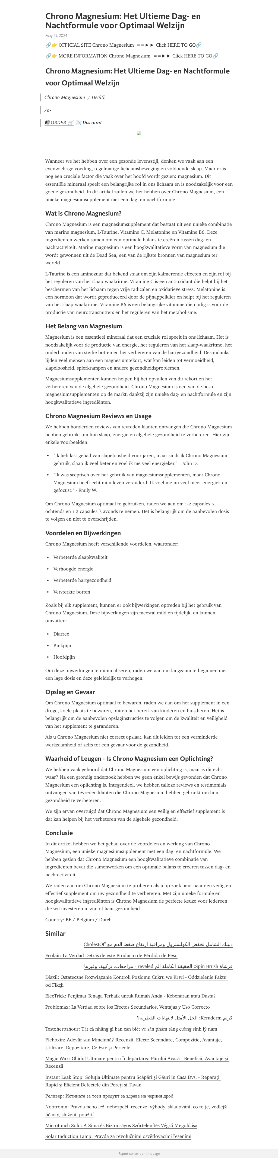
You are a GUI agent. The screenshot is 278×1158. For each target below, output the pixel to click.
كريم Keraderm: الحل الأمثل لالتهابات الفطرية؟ (185, 1018)
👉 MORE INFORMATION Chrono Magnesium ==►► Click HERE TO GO (131, 56)
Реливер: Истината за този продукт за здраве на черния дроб (109, 1096)
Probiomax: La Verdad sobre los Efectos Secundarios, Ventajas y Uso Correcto (127, 1007)
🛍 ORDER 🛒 (59, 123)
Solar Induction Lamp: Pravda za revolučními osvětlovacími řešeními (118, 1136)
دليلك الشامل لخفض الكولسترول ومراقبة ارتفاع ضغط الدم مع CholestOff (158, 944)
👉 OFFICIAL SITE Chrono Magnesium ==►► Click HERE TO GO (123, 45)
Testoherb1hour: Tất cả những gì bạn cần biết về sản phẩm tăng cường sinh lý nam (131, 1029)
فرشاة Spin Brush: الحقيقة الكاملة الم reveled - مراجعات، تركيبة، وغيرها (158, 966)
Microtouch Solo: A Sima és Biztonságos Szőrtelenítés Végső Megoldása (121, 1125)
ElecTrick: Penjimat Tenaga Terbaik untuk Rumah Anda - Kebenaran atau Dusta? (130, 996)
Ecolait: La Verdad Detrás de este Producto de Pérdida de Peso (111, 955)
